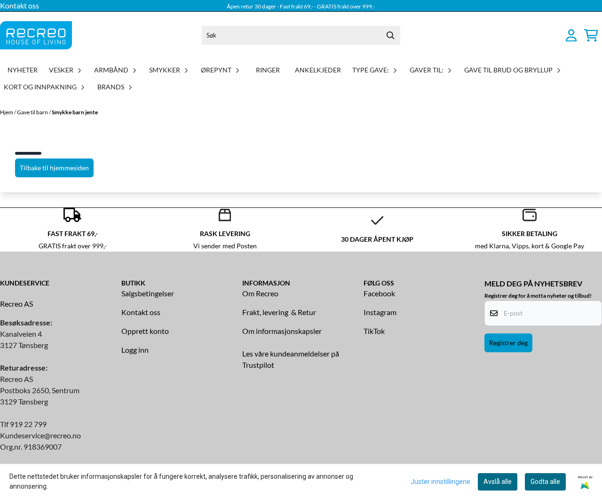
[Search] (390, 35)
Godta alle (545, 481)
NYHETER (23, 70)
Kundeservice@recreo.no (40, 435)
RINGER (268, 70)
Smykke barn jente (75, 112)
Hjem (7, 112)
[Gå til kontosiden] (571, 35)
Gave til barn (33, 112)
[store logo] (36, 35)
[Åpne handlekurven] (591, 35)
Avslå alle (497, 481)
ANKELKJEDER (318, 70)
